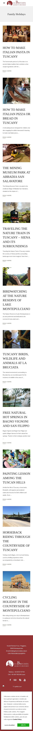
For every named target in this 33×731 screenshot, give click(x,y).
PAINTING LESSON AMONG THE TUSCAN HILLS (16, 478)
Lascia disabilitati (9, 725)
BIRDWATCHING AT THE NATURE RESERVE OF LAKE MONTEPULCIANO (16, 300)
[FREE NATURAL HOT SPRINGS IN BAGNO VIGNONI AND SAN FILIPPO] (16, 397)
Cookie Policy (17, 719)
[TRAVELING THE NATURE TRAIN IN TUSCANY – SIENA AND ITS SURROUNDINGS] (16, 212)
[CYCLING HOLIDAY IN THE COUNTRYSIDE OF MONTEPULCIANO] (16, 581)
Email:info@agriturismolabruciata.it (16, 651)
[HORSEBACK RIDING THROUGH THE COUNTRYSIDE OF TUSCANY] (16, 516)
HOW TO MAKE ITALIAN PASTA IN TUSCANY (16, 52)
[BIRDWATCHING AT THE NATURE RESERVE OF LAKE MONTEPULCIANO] (16, 276)
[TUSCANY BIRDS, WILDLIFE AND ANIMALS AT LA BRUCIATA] (16, 339)
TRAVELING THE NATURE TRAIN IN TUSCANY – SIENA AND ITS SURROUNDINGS (16, 237)
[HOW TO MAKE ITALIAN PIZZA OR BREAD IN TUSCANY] (16, 91)
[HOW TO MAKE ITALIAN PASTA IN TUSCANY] (16, 34)
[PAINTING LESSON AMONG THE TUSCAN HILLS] (16, 459)
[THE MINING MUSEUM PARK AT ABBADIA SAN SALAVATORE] (16, 153)
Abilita (23, 725)
